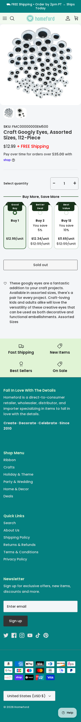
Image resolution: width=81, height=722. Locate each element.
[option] (40, 64)
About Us (11, 530)
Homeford (21, 707)
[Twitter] (5, 635)
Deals (8, 496)
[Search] (14, 18)
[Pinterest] (45, 635)
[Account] (66, 18)
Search (9, 522)
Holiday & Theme (18, 474)
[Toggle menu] (5, 18)
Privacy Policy (15, 559)
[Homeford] (41, 18)
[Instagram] (21, 635)
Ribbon (9, 459)
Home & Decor (16, 489)
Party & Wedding (18, 481)
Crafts (9, 467)
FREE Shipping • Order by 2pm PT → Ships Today (43, 6)
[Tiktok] (37, 635)
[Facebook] (13, 635)
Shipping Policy (16, 537)
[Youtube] (29, 635)
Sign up (15, 620)
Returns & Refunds (19, 544)
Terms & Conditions (20, 552)
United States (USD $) (26, 696)
